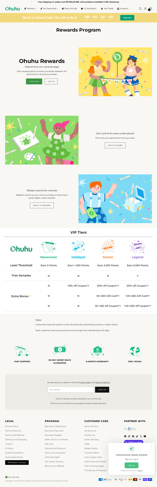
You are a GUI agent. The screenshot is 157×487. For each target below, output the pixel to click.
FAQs (86, 444)
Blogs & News (91, 448)
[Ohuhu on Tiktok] (137, 436)
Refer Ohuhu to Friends (56, 439)
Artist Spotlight (52, 457)
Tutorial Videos (91, 453)
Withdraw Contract (17, 462)
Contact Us (89, 435)
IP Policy (9, 448)
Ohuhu (21, 481)
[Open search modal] (140, 8)
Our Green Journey (54, 461)
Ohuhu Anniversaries (55, 453)
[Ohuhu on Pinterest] (133, 436)
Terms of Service (103, 382)
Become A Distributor (55, 426)
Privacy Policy (85, 382)
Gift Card (49, 444)
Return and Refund (14, 435)
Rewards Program (53, 435)
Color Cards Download (95, 461)
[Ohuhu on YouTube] (145, 436)
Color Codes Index (93, 457)
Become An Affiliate (54, 466)
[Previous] (31, 2)
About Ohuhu (91, 426)
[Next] (125, 2)
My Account (90, 431)
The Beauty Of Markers (95, 470)
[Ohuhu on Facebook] (125, 436)
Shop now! (127, 18)
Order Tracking (91, 439)
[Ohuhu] (12, 9)
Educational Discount (55, 448)
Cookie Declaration (14, 453)
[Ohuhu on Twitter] (141, 436)
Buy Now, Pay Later (54, 431)
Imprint (9, 444)
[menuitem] (30, 8)
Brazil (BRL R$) (13, 477)
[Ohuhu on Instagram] (129, 436)
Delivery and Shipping (16, 439)
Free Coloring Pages (94, 466)
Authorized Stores (14, 457)
